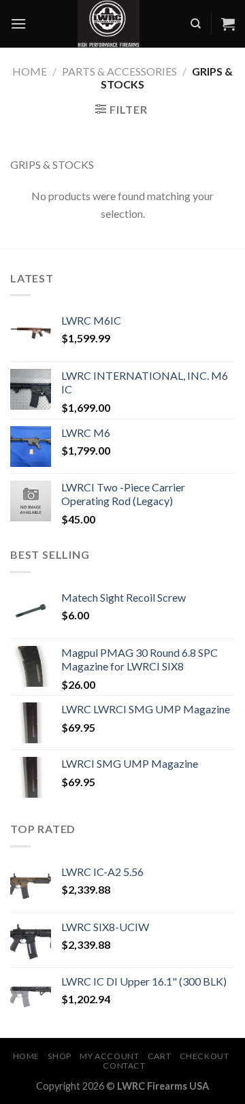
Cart (159, 1056)
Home (29, 71)
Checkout (204, 1056)
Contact (124, 1065)
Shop (59, 1056)
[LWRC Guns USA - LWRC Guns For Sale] (108, 24)
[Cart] (228, 24)
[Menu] (18, 23)
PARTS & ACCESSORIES (119, 71)
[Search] (196, 24)
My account (109, 1056)
